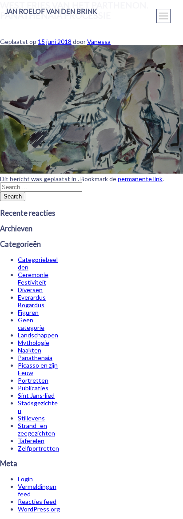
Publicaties (33, 388)
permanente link (140, 178)
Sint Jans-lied (36, 395)
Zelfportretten (38, 448)
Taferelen (31, 440)
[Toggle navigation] (163, 16)
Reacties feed (37, 501)
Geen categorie (31, 323)
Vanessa (99, 41)
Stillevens (31, 418)
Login (25, 479)
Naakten (29, 350)
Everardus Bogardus (32, 301)
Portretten (33, 380)
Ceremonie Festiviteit (33, 278)
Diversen (30, 289)
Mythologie (33, 342)
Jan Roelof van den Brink (51, 11)
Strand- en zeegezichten (36, 429)
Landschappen (38, 335)
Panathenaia (35, 357)
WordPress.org (39, 509)
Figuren (28, 312)
